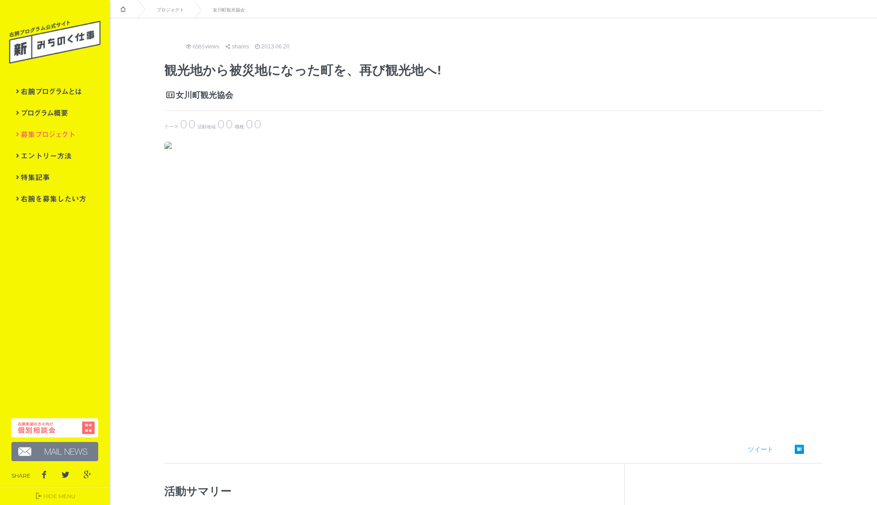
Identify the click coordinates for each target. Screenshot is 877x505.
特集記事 (54, 177)
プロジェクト (170, 9)
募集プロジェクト (54, 134)
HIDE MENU (59, 496)
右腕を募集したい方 (54, 198)
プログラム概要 (54, 113)
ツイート (760, 449)
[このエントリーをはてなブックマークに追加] (799, 449)
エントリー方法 (54, 156)
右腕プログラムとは (54, 91)
